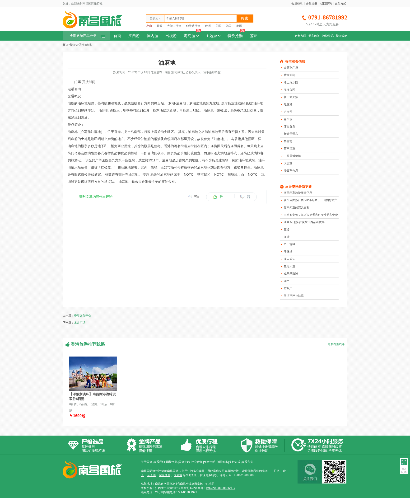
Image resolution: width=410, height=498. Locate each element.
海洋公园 (289, 89)
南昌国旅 (172, 471)
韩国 (229, 26)
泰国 (239, 26)
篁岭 (286, 229)
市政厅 (288, 288)
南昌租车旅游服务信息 (298, 192)
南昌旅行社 (231, 471)
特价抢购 (236, 34)
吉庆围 (288, 111)
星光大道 (289, 266)
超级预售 (164, 475)
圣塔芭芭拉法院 (294, 295)
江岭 (286, 237)
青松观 (288, 119)
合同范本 (222, 462)
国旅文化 (171, 462)
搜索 (244, 18)
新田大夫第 (291, 97)
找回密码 (326, 3)
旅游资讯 (328, 36)
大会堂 (288, 163)
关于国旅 (146, 462)
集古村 (288, 141)
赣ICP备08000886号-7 (220, 488)
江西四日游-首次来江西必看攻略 (304, 222)
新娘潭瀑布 (291, 134)
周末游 (178, 475)
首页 (117, 36)
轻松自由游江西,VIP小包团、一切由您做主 (310, 200)
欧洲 (208, 26)
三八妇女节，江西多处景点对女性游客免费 (311, 214)
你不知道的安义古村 (296, 207)
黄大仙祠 (289, 75)
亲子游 (151, 475)
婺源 (159, 26)
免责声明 (209, 462)
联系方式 (247, 462)
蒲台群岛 (289, 126)
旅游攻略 (341, 36)
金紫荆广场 (291, 67)
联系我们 (159, 462)
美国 (218, 26)
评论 (196, 196)
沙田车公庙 (291, 170)
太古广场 (79, 322)
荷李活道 (289, 148)
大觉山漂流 (174, 26)
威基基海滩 (291, 273)
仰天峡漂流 (193, 26)
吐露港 (288, 104)
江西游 (134, 36)
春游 (265, 471)
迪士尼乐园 (291, 82)
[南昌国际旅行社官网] (92, 27)
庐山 (149, 26)
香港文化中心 (82, 315)
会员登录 (297, 3)
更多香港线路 (336, 344)
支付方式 (340, 3)
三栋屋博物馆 (292, 156)
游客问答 (314, 36)
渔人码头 (289, 259)
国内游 (152, 36)
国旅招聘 (184, 462)
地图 (211, 483)
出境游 (171, 36)
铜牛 (286, 281)
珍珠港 (288, 251)
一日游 (275, 471)
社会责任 (197, 462)
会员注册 (311, 3)
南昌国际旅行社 (151, 471)
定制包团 (300, 36)
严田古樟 (289, 244)
